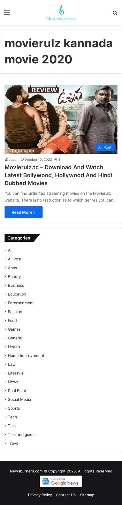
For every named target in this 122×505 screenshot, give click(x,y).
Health (14, 346)
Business (16, 285)
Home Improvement (26, 355)
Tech (12, 417)
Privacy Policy (40, 495)
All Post (15, 259)
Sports (14, 408)
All (10, 250)
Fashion (15, 311)
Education (17, 294)
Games (14, 329)
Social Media (19, 399)
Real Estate (18, 390)
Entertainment (21, 303)
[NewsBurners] (61, 12)
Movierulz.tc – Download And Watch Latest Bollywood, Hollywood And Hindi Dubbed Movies (58, 175)
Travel (13, 443)
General (15, 338)
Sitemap (87, 495)
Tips (12, 425)
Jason (13, 159)
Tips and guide (21, 434)
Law (12, 364)
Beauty (14, 276)
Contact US (66, 495)
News (13, 382)
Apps (12, 268)
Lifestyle (16, 373)
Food (12, 320)
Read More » (23, 212)
